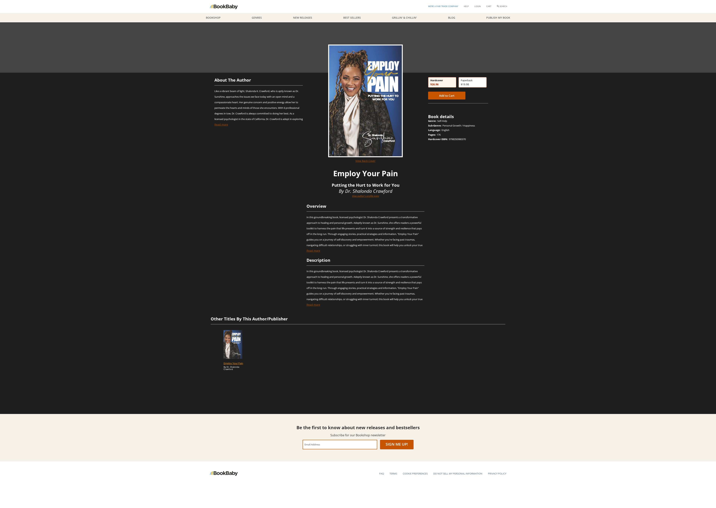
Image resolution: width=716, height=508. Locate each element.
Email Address (312, 444)
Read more (221, 124)
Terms (393, 473)
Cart (488, 6)
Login (477, 6)
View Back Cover (365, 161)
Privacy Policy (497, 473)
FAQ (381, 473)
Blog (451, 17)
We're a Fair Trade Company (443, 6)
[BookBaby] (227, 6)
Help (466, 6)
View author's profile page (365, 196)
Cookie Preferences (415, 473)
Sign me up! (397, 444)
